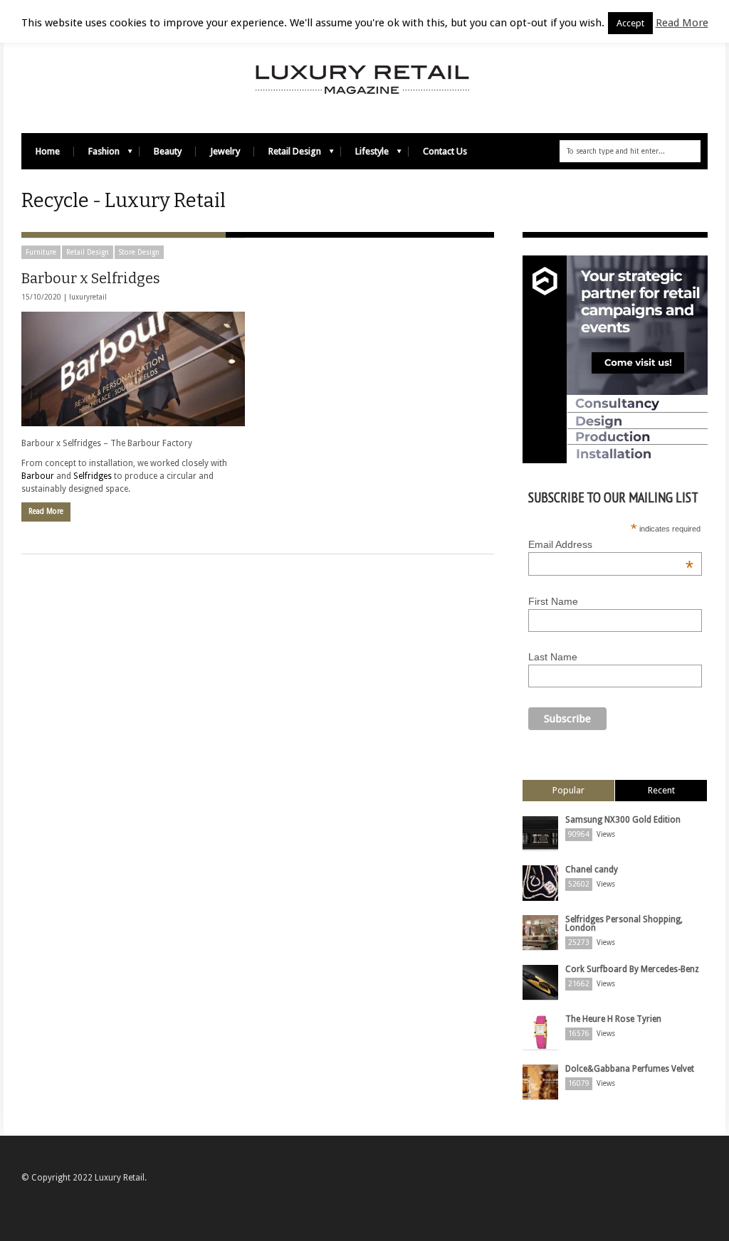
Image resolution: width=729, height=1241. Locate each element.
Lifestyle (365, 155)
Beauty (168, 151)
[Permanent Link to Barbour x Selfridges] (133, 369)
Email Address (610, 544)
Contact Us (445, 151)
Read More (45, 511)
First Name (553, 601)
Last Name (552, 656)
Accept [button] (630, 23)
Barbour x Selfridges (90, 278)
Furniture (41, 252)
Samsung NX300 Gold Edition (623, 820)
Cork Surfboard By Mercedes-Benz (632, 969)
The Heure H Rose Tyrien (613, 1019)
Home (48, 151)
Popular (568, 790)
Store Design (139, 252)
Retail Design (287, 155)
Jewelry (225, 151)
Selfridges (92, 476)
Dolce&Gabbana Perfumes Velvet (629, 1069)
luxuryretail (88, 297)
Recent (661, 790)
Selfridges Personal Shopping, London (624, 923)
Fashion (97, 155)
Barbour (37, 476)
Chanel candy (591, 870)
